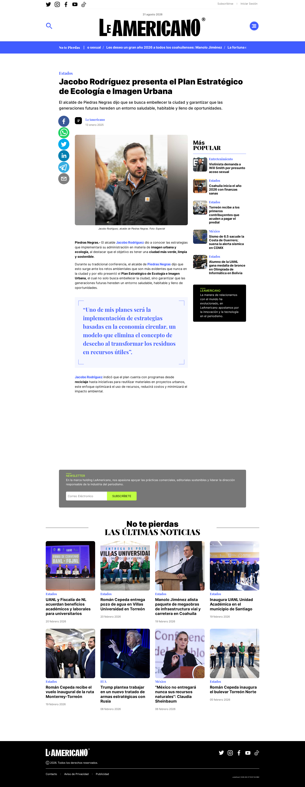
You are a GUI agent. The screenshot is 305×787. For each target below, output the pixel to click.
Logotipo (152, 28)
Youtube (74, 4)
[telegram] (64, 167)
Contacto (51, 774)
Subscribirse (225, 3)
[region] (166, 47)
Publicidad (102, 774)
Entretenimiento (221, 159)
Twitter (48, 4)
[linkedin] (64, 155)
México (214, 231)
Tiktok (83, 4)
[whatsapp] (64, 132)
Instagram (57, 4)
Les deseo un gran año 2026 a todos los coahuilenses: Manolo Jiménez (152, 47)
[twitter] (64, 144)
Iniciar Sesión (249, 3)
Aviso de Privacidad (76, 774)
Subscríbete (121, 496)
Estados (66, 73)
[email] (64, 178)
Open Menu (49, 26)
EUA (103, 681)
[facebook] (64, 121)
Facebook (66, 4)
